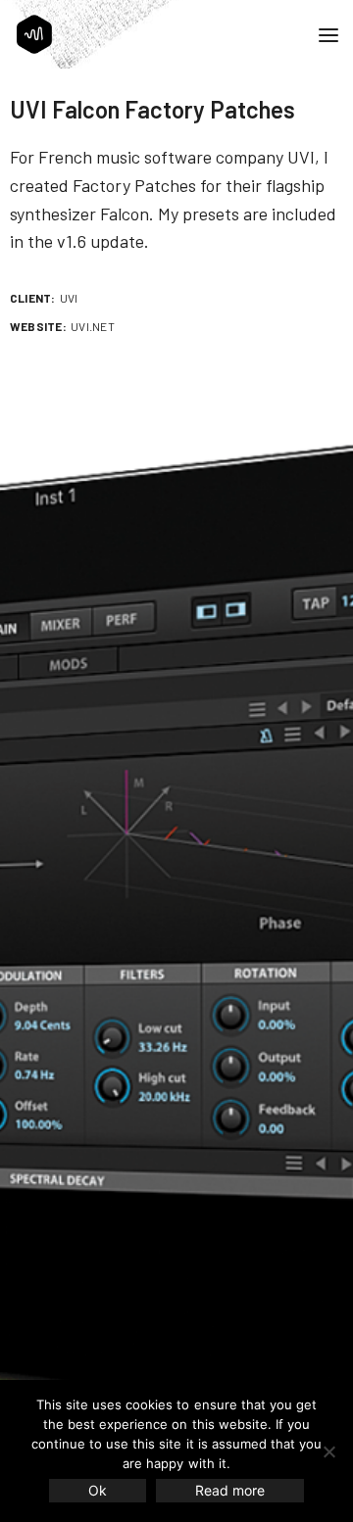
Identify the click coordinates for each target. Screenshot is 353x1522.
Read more (230, 1490)
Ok (97, 1490)
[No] (328, 1451)
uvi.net (93, 326)
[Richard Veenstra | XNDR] (34, 34)
